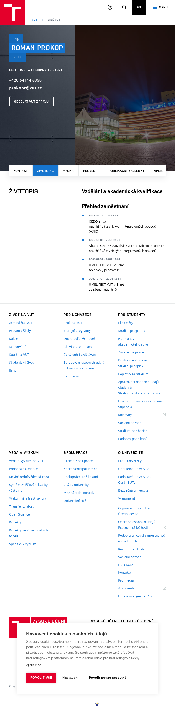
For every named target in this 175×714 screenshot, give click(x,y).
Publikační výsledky (127, 171)
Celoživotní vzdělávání (80, 354)
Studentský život (21, 362)
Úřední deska (128, 514)
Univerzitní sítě (75, 500)
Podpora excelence (23, 469)
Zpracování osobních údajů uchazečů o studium (84, 365)
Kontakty (124, 572)
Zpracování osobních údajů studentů (138, 385)
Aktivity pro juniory (78, 346)
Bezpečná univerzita (133, 490)
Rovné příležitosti (131, 549)
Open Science (19, 514)
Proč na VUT (73, 322)
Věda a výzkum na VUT (26, 461)
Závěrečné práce (131, 352)
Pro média (126, 580)
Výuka (68, 171)
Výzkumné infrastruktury (27, 498)
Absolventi (131, 588)
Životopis (45, 171)
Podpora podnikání (132, 439)
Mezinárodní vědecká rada (29, 477)
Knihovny (130, 415)
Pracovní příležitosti (138, 527)
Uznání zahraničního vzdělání (140, 401)
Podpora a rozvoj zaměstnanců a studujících (141, 538)
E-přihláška (72, 376)
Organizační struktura (135, 508)
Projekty (91, 171)
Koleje (13, 338)
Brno (12, 370)
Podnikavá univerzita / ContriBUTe (135, 480)
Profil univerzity (130, 461)
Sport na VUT (19, 354)
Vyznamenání (128, 498)
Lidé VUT (54, 19)
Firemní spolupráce (78, 461)
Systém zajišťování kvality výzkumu (28, 488)
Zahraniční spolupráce (80, 469)
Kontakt (21, 171)
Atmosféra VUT (21, 322)
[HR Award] (96, 703)
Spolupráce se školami (81, 477)
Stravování (17, 346)
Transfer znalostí (22, 506)
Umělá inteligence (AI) (135, 596)
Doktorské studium (132, 360)
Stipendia (125, 407)
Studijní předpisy (130, 366)
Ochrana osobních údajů (136, 522)
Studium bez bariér (132, 431)
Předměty (125, 322)
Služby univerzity (76, 485)
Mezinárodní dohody (79, 492)
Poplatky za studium (133, 374)
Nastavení (70, 677)
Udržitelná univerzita (133, 469)
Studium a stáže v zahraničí (139, 393)
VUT (34, 19)
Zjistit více (33, 665)
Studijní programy (77, 330)
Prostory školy (20, 330)
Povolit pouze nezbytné (107, 677)
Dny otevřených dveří (80, 338)
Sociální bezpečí (130, 423)
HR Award (125, 565)
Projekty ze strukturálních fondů (28, 533)
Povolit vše (41, 677)
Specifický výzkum (22, 544)
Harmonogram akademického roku (133, 341)
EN (139, 7)
